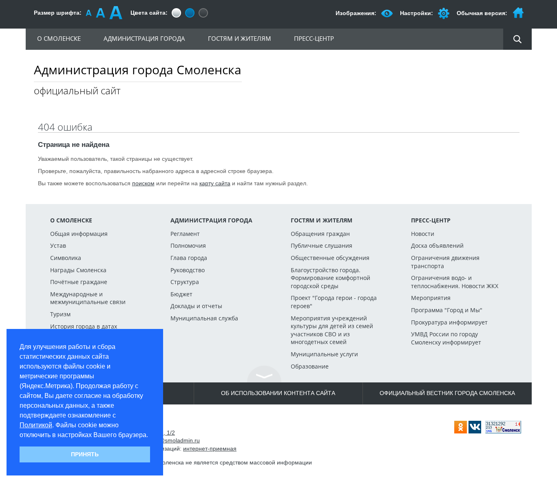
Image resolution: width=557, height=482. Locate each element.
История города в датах (83, 326)
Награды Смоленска (78, 270)
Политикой (36, 425)
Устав (58, 245)
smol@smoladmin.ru (173, 440)
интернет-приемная (210, 448)
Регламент (185, 234)
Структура (184, 282)
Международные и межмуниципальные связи (88, 298)
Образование (310, 366)
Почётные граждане (78, 282)
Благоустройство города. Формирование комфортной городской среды (330, 278)
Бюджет (181, 294)
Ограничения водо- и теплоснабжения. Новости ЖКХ (454, 282)
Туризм (60, 314)
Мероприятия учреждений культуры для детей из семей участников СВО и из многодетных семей (332, 330)
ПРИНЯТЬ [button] (85, 454)
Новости (422, 234)
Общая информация (79, 234)
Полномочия (188, 245)
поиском (143, 183)
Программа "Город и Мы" (446, 310)
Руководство (187, 270)
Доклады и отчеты (196, 306)
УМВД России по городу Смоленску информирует (446, 338)
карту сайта (214, 183)
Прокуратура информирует (449, 322)
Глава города (188, 258)
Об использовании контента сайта (278, 393)
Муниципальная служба (204, 318)
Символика (65, 258)
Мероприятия (431, 298)
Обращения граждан (320, 234)
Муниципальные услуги (324, 354)
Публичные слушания (321, 245)
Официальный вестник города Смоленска (447, 393)
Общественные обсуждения (330, 258)
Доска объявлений (437, 245)
